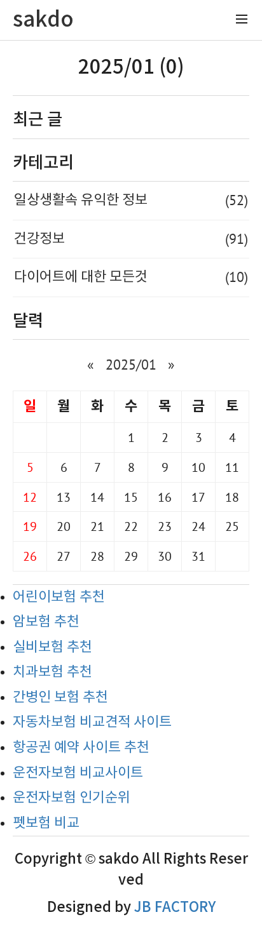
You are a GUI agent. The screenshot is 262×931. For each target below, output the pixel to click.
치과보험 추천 (52, 672)
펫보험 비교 (46, 823)
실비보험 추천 (52, 647)
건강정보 (131, 239)
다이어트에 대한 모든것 (131, 277)
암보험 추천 (46, 622)
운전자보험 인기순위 (71, 798)
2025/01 (131, 364)
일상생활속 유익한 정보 (131, 200)
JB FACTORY (175, 907)
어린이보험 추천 (59, 597)
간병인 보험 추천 (60, 698)
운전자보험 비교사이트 (78, 773)
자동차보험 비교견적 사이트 (92, 722)
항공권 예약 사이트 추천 (81, 748)
